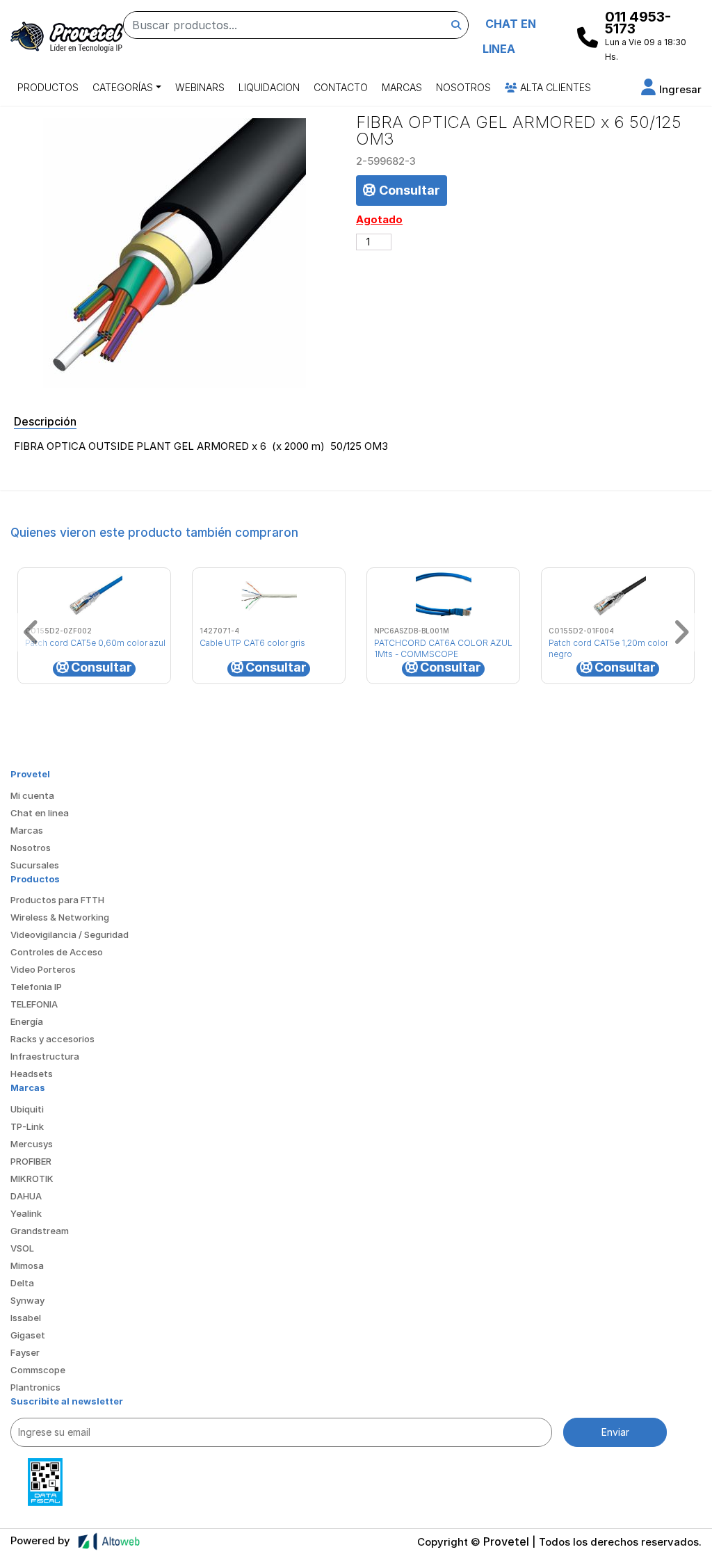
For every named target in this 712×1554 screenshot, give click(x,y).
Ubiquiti (27, 1109)
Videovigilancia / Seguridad (69, 934)
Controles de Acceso (56, 951)
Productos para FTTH (57, 899)
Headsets (31, 1073)
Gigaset (27, 1335)
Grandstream (39, 1230)
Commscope (37, 1369)
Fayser (25, 1352)
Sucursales (34, 865)
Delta (22, 1282)
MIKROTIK (32, 1178)
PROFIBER (30, 1161)
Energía (26, 1021)
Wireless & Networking (59, 917)
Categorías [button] (122, 87)
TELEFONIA (34, 1004)
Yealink (26, 1213)
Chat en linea (39, 812)
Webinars (200, 87)
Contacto (341, 87)
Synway (27, 1300)
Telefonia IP (36, 986)
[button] (671, 89)
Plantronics (35, 1387)
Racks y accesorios (52, 1038)
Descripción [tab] (45, 421)
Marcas (402, 87)
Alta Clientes (554, 87)
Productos (48, 87)
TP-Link (27, 1126)
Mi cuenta (32, 795)
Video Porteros (43, 969)
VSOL (22, 1248)
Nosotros (463, 87)
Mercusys (31, 1143)
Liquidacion (269, 87)
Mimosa (27, 1265)
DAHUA (26, 1195)
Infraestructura (44, 1056)
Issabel (25, 1317)
